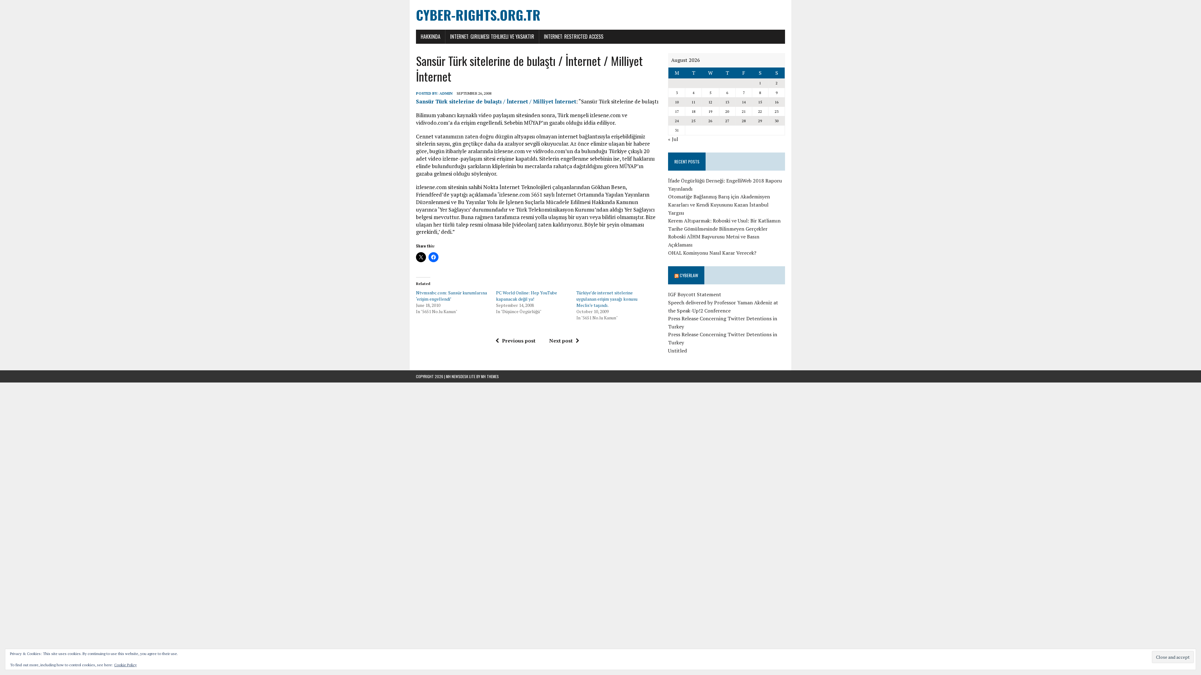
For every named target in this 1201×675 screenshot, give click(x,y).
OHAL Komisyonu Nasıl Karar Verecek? (712, 252)
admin (446, 93)
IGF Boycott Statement (694, 294)
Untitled (677, 350)
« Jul (673, 139)
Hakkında (430, 36)
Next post (561, 340)
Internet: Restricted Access (573, 36)
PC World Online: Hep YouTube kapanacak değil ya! (526, 296)
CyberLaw (689, 275)
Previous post (518, 340)
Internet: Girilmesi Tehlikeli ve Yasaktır (492, 36)
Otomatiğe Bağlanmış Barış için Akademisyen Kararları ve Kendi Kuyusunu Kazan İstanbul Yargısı (719, 204)
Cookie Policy (125, 664)
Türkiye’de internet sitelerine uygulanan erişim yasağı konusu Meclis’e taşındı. (606, 299)
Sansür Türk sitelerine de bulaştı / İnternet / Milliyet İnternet (496, 101)
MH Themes (490, 376)
